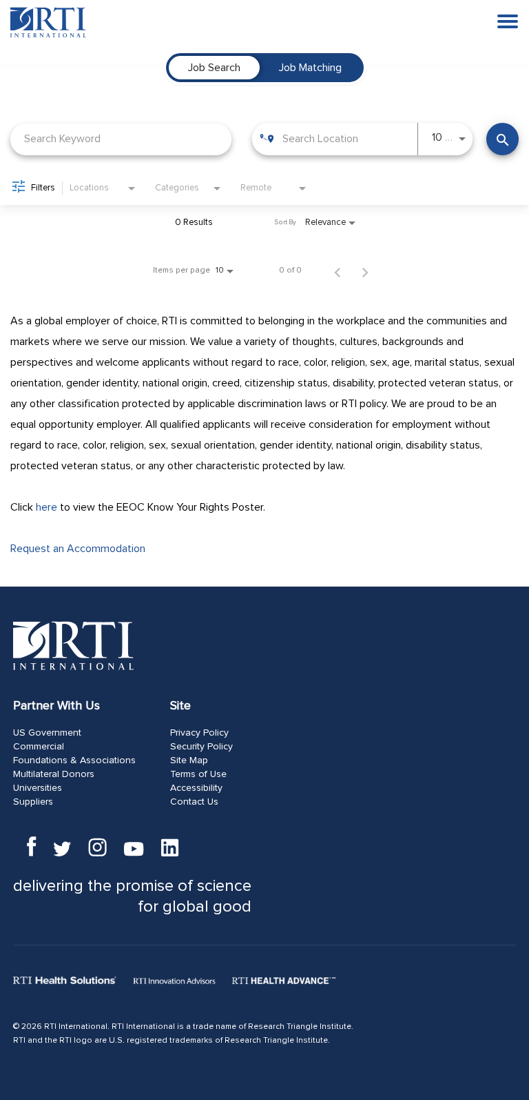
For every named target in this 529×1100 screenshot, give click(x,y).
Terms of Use (198, 774)
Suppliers (33, 802)
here (46, 507)
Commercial (38, 747)
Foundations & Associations (74, 760)
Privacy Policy (199, 733)
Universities (37, 788)
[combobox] (121, 139)
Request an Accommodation (77, 548)
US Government (47, 733)
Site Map (189, 760)
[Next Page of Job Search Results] (365, 270)
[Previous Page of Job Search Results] (337, 270)
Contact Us (194, 802)
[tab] (214, 67)
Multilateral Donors (53, 774)
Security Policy (201, 747)
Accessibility (196, 788)
